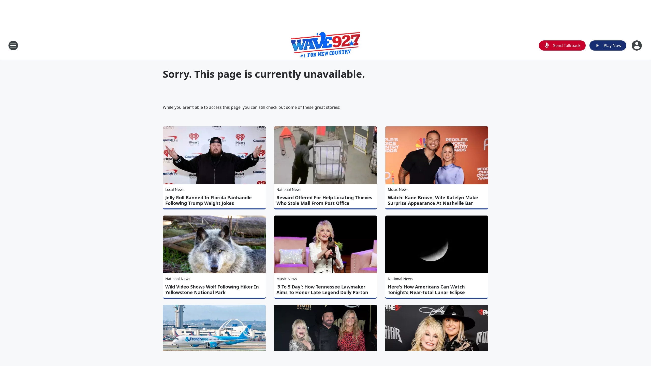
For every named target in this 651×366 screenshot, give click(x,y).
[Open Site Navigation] (13, 45)
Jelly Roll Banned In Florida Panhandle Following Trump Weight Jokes (208, 200)
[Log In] (637, 45)
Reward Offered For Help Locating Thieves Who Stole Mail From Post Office (324, 200)
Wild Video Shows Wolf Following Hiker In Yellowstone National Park (212, 289)
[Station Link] (325, 45)
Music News (398, 189)
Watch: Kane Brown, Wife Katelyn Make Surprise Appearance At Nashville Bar (433, 200)
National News (288, 189)
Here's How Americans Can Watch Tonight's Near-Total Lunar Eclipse (426, 289)
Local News (174, 189)
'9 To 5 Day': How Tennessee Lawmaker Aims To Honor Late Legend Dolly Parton (322, 289)
